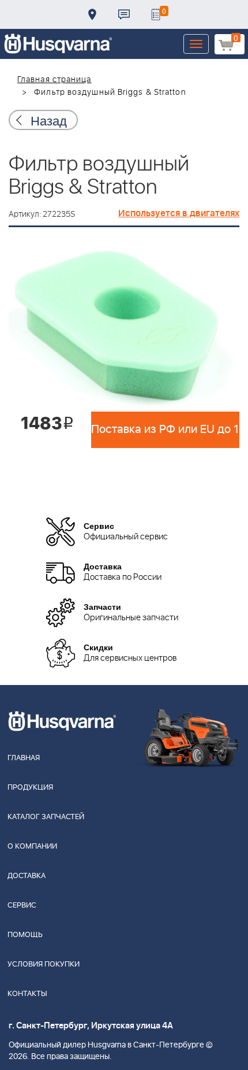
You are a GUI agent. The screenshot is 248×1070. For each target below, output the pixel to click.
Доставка (92, 14)
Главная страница (54, 80)
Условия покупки (43, 964)
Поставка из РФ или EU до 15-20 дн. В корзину (165, 429)
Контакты (124, 14)
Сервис (21, 905)
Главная (23, 758)
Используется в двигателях (178, 213)
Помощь (25, 935)
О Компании (32, 846)
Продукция (30, 787)
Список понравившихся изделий (155, 14)
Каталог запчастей (45, 817)
